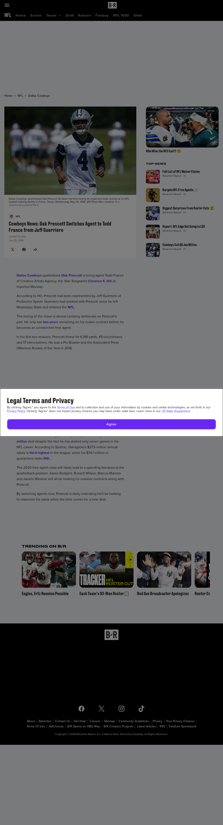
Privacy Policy (16, 411)
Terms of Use (66, 407)
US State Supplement (176, 411)
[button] (111, 424)
